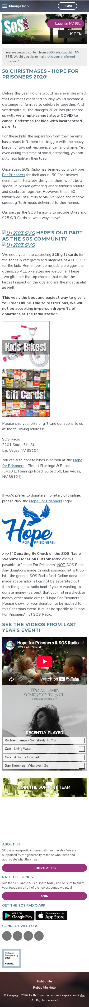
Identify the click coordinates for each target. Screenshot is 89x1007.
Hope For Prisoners (45, 501)
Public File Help (44, 988)
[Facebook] (7, 936)
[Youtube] (28, 936)
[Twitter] (17, 936)
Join (44, 896)
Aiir (82, 995)
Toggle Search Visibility (82, 6)
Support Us (44, 868)
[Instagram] (39, 936)
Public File (44, 981)
